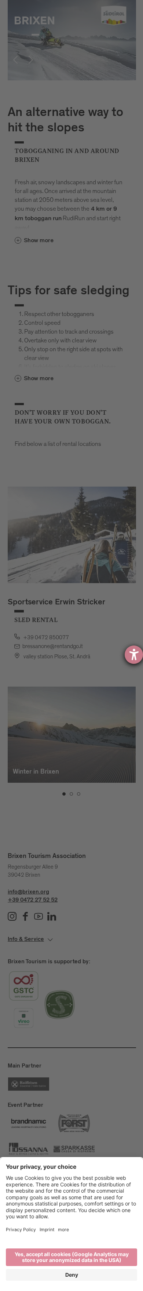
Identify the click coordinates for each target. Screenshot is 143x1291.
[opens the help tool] (134, 655)
